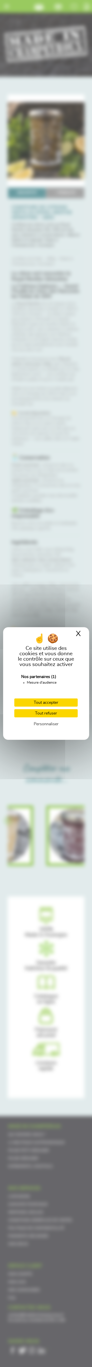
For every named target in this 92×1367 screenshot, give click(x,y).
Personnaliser (46, 724)
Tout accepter (46, 702)
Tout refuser (46, 713)
